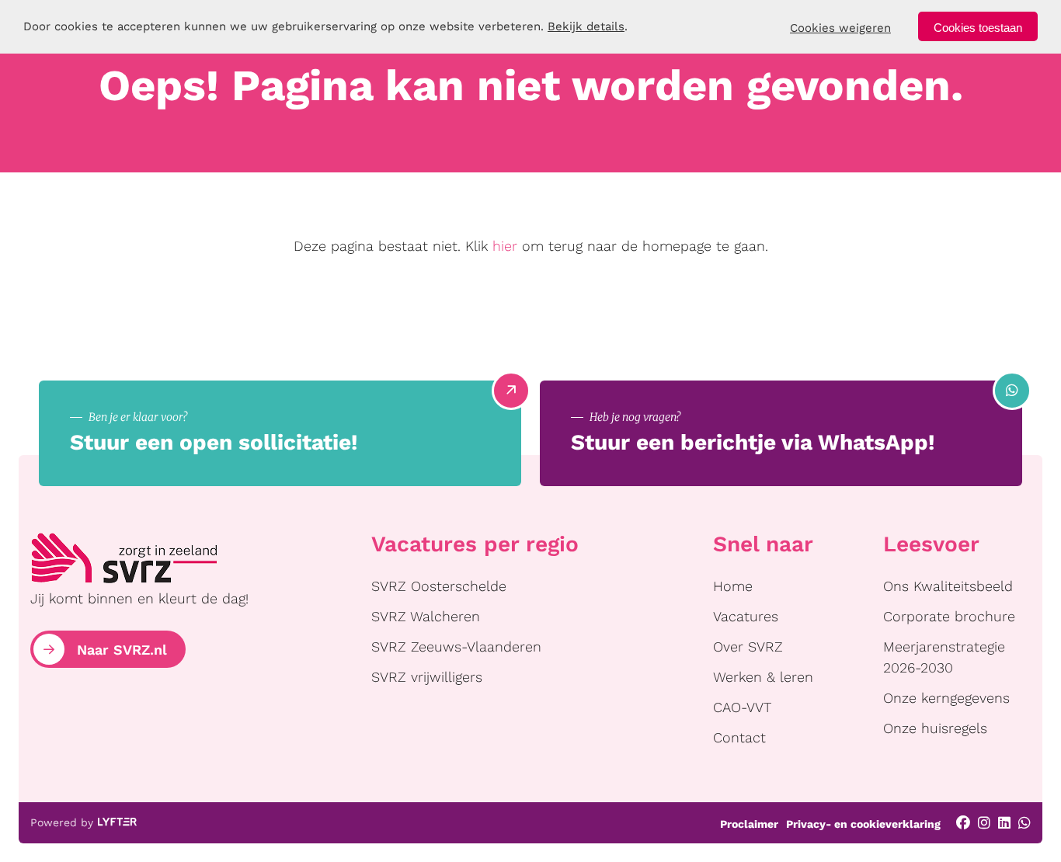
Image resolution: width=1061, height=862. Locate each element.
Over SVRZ (748, 646)
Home (733, 586)
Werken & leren (763, 677)
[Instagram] (984, 823)
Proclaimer (749, 824)
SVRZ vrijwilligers (426, 677)
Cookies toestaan (978, 27)
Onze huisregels (935, 728)
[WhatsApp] (1024, 823)
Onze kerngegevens (946, 698)
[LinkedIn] (1004, 823)
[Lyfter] (117, 823)
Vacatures (745, 616)
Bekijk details (586, 26)
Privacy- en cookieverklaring (863, 824)
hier (504, 246)
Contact (739, 737)
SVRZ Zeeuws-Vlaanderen (456, 646)
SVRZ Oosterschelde (438, 586)
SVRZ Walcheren (425, 616)
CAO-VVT (742, 707)
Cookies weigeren (840, 28)
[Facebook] (963, 823)
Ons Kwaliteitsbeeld (948, 586)
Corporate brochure (949, 616)
